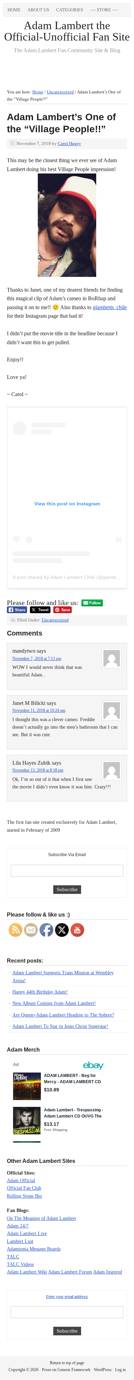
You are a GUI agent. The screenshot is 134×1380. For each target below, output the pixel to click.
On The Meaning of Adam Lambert (41, 1218)
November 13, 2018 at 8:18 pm (37, 770)
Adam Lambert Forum (70, 1272)
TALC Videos (20, 1264)
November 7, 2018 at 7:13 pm (36, 658)
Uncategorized (55, 619)
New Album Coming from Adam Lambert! (54, 1003)
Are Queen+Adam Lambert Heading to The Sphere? (63, 1015)
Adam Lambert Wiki (27, 1272)
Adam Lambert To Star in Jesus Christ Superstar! (60, 1026)
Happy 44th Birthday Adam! (40, 992)
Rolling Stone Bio (24, 1196)
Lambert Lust (20, 1241)
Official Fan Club (24, 1188)
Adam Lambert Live (27, 1233)
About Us (38, 9)
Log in (120, 1369)
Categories (68, 11)
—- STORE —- (104, 9)
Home (14, 9)
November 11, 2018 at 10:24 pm (38, 710)
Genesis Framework (73, 1369)
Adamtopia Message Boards (33, 1249)
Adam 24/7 (18, 1225)
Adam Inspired (107, 1272)
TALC (13, 1256)
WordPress (103, 1369)
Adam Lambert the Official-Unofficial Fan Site (67, 31)
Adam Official (21, 1180)
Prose (46, 1369)
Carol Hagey (69, 143)
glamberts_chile (110, 307)
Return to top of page (67, 1362)
